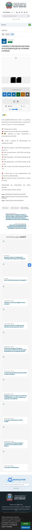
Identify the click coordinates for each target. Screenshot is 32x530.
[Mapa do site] (24, 12)
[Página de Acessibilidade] (27, 12)
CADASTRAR (16, 488)
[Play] (14, 101)
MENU (4, 24)
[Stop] (17, 101)
